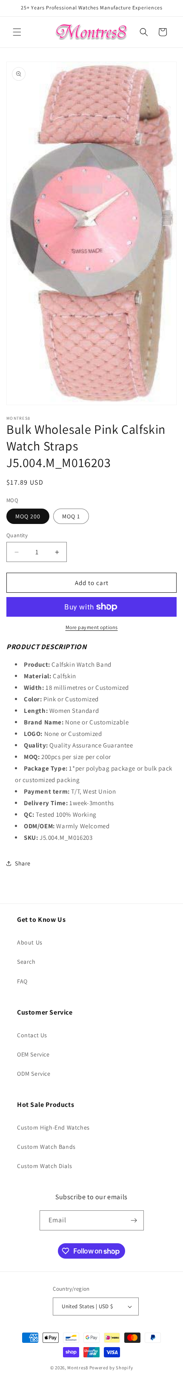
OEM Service (33, 1054)
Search (26, 961)
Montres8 (77, 1368)
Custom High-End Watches (53, 1127)
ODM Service (34, 1073)
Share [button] (23, 863)
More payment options (92, 627)
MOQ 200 (27, 516)
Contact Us (32, 1035)
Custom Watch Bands (46, 1147)
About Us (30, 942)
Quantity (17, 535)
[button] (17, 32)
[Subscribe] (134, 1220)
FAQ (22, 981)
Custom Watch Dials (44, 1166)
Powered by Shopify (111, 1368)
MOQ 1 (71, 516)
